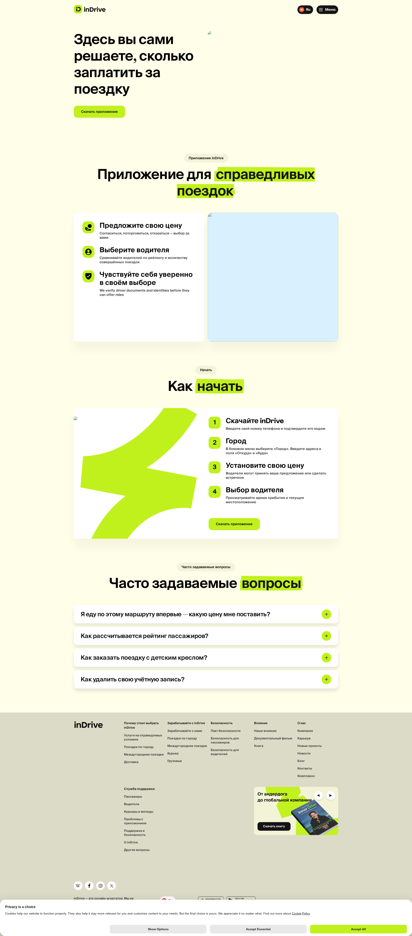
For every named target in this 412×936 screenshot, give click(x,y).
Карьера (304, 738)
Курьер (173, 753)
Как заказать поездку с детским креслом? (144, 658)
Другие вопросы (137, 850)
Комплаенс (306, 776)
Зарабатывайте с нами (184, 731)
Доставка (131, 762)
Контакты (304, 768)
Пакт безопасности (226, 731)
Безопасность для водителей (225, 752)
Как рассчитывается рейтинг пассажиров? (144, 636)
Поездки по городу (139, 747)
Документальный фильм (273, 738)
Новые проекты (309, 746)
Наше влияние (265, 731)
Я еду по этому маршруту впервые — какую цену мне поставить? (175, 614)
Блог (301, 761)
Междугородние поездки (144, 754)
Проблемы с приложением (135, 821)
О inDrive (131, 842)
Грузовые (174, 761)
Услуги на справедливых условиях (143, 737)
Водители (131, 804)
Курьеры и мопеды (138, 811)
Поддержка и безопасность (135, 833)
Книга (258, 746)
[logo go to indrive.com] (89, 9)
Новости (304, 753)
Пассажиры (133, 796)
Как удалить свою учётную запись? (132, 679)
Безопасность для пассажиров (225, 740)
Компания (305, 731)
